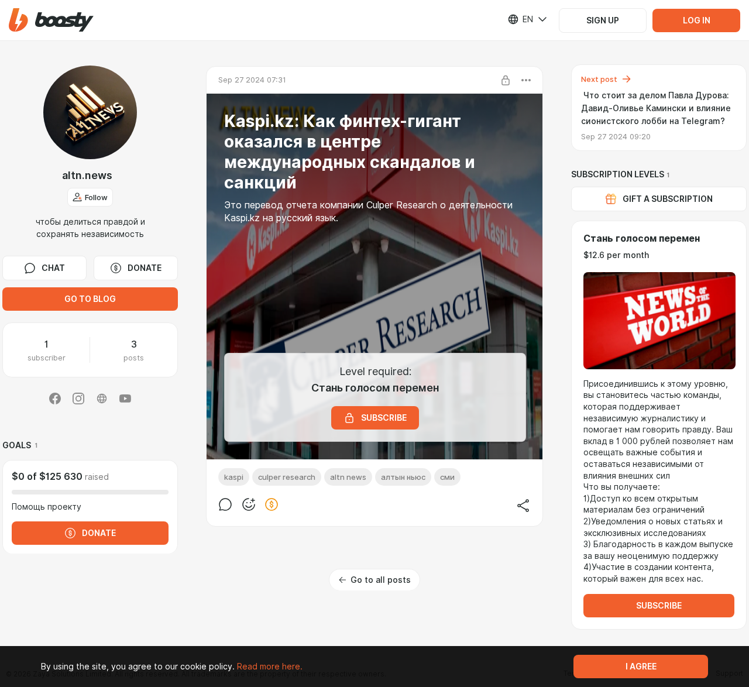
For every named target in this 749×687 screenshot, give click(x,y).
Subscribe (659, 605)
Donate (145, 268)
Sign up (602, 20)
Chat (53, 268)
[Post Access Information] (505, 80)
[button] (51, 20)
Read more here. (270, 666)
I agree (641, 666)
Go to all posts (381, 580)
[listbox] (520, 19)
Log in (696, 20)
